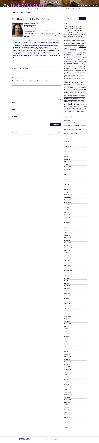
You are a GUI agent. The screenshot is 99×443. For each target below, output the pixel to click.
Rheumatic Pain (69, 98)
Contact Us (28, 12)
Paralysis (83, 87)
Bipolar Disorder (69, 36)
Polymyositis (75, 92)
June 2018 (66, 255)
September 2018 (68, 247)
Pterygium (70, 95)
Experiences (75, 54)
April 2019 (66, 232)
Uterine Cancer (80, 109)
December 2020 (68, 194)
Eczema (70, 52)
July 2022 (66, 151)
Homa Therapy (28, 8)
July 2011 (66, 374)
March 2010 (67, 414)
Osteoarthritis (72, 84)
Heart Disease (67, 61)
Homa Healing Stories (69, 120)
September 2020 (68, 202)
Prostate (72, 93)
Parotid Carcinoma (82, 89)
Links (22, 12)
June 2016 (66, 308)
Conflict (68, 43)
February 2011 (67, 387)
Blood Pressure (80, 36)
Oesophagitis (66, 84)
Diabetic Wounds (79, 49)
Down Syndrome (75, 50)
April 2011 (66, 382)
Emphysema (82, 52)
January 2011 (67, 389)
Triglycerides (77, 108)
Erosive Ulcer (70, 54)
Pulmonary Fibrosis (82, 95)
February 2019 (67, 237)
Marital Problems (81, 75)
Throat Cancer (81, 104)
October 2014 (67, 336)
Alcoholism (79, 26)
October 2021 (67, 169)
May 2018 (66, 257)
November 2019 (68, 219)
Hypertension (82, 65)
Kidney (66, 72)
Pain (71, 87)
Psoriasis (66, 95)
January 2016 (67, 313)
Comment (15, 84)
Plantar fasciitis (82, 90)
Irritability (83, 68)
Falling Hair (70, 55)
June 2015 (66, 331)
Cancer (73, 40)
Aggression (74, 26)
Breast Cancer (80, 38)
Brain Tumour (74, 38)
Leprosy (67, 73)
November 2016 (68, 295)
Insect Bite (73, 68)
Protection (83, 93)
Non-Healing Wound (77, 82)
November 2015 (68, 318)
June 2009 (66, 422)
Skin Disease (74, 101)
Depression (82, 47)
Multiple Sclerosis (81, 78)
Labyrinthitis (82, 72)
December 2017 (67, 265)
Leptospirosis (71, 73)
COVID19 (82, 43)
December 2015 (67, 316)
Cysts (79, 45)
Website (14, 116)
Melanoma (66, 76)
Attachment (84, 32)
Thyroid (69, 106)
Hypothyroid (71, 66)
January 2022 (67, 164)
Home (13, 8)
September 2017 (68, 270)
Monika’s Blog (67, 8)
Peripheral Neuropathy (68, 90)
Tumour (81, 108)
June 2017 (66, 278)
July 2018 (66, 252)
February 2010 (67, 417)
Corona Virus (77, 43)
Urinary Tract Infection (68, 109)
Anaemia (70, 28)
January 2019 (67, 240)
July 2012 (66, 349)
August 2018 (67, 250)
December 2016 (67, 293)
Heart (78, 59)
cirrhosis (76, 41)
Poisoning (71, 92)
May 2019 (66, 230)
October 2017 (67, 268)
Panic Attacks (78, 87)
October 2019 (67, 222)
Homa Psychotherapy (77, 8)
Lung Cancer (70, 75)
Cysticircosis (75, 45)
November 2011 (67, 364)
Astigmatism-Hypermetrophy (77, 32)
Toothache (85, 106)
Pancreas (73, 87)
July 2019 (66, 227)
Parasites (69, 89)
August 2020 (67, 204)
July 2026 (66, 141)
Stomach (83, 101)
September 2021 (68, 171)
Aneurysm (74, 28)
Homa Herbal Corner (74, 63)
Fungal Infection (70, 57)
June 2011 (66, 376)
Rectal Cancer (71, 97)
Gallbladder (76, 57)
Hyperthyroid (66, 66)
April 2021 (66, 184)
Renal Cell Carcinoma (77, 97)
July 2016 (66, 306)
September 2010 (68, 399)
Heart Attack (82, 59)
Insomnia (78, 68)
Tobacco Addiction (74, 106)
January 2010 (67, 420)
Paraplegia (66, 89)
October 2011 (67, 366)
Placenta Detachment (75, 90)
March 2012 (67, 354)
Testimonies (38, 8)
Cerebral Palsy (83, 40)
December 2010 (68, 392)
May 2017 (66, 280)
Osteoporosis (71, 85)
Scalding (69, 100)
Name (14, 102)
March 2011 (67, 384)
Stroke (66, 104)
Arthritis (79, 30)
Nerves (80, 79)
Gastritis (84, 57)
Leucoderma (76, 73)
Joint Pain (74, 70)
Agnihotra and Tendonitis (69, 122)
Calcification (68, 40)
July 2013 (66, 346)
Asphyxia (65, 32)
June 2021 (66, 179)
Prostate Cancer (77, 93)
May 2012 (66, 351)
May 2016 (66, 311)
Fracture (65, 57)
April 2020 (66, 212)
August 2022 (67, 149)
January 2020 (67, 217)
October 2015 (67, 321)
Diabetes (67, 49)
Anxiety (74, 30)
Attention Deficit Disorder (76, 34)
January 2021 (67, 192)
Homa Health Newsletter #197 (70, 133)
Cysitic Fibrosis (70, 45)
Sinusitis (70, 101)
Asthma (70, 32)
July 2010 (66, 404)
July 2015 (66, 328)
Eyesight (80, 54)
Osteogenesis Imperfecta (80, 84)
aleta (24, 17)
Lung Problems (75, 75)
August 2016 (67, 303)
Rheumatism (74, 98)
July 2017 (66, 275)
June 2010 (66, 407)
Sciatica (79, 100)
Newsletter (68, 82)
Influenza (69, 68)
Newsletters (59, 8)
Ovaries (68, 87)
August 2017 (67, 273)
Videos (44, 8)
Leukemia (79, 73)
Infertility (66, 68)
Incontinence (76, 66)
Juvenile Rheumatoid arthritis (81, 70)
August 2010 (67, 402)
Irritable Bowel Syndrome (68, 70)
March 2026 (67, 144)
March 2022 (67, 159)
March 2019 (67, 235)
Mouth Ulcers (76, 78)
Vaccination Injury (67, 111)
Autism (82, 34)
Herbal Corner (15, 12)
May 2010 (66, 409)
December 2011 (67, 361)
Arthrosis (83, 30)
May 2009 (66, 425)
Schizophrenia (74, 100)
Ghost (65, 59)
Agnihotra (19, 8)
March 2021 (67, 187)
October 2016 (67, 298)
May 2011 (66, 379)
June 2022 (66, 154)
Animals (80, 28)
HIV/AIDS (80, 61)
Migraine (71, 78)
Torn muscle (66, 108)
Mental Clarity (66, 78)
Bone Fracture (24, 68)
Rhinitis (65, 100)
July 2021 (66, 176)
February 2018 (67, 263)
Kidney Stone (77, 72)
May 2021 (66, 181)
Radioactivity (66, 97)
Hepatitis (73, 61)
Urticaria (74, 109)
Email (14, 109)
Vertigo (79, 111)
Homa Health (28, 6)
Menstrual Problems (81, 76)
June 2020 (66, 209)
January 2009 (67, 427)
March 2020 (67, 214)
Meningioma (71, 76)
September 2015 (68, 323)
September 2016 (68, 301)
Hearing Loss (74, 59)
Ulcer (85, 108)
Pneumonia (66, 92)
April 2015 (66, 333)
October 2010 (67, 397)
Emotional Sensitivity (76, 52)
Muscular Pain (73, 79)
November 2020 (68, 197)
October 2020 (67, 199)
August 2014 (67, 339)
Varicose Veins (75, 111)
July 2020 (66, 207)
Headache (69, 59)
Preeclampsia (83, 92)
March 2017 (67, 285)
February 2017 (67, 288)
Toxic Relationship (72, 108)
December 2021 (67, 166)
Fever (80, 55)
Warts (82, 111)
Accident (16, 68)
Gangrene (80, 57)
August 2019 (67, 225)
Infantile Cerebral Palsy (82, 66)
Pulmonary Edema (76, 95)
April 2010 (66, 412)
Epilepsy (66, 54)
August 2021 (67, 174)
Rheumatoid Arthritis (81, 98)
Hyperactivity (75, 65)
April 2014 (66, 344)
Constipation (72, 43)
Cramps (66, 45)
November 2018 (68, 245)
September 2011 (68, 369)
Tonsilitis (81, 106)
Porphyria (78, 92)
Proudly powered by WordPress (51, 439)
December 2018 (67, 242)
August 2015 (67, 326)
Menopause (75, 76)
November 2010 (68, 394)
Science (52, 8)
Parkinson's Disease (75, 89)
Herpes (76, 61)
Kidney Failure (71, 72)
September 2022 (68, 146)
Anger (77, 28)
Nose (82, 82)
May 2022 (66, 156)
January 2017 (67, 290)
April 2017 (66, 283)
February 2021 (67, 189)
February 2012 (67, 356)
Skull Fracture (79, 101)
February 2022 (67, 161)
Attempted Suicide (68, 34)
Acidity (70, 26)
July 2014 (66, 341)
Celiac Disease (78, 40)
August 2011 (67, 371)
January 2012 (67, 359)
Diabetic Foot (73, 49)
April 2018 (66, 260)
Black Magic (74, 36)
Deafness (82, 45)
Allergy (66, 28)
